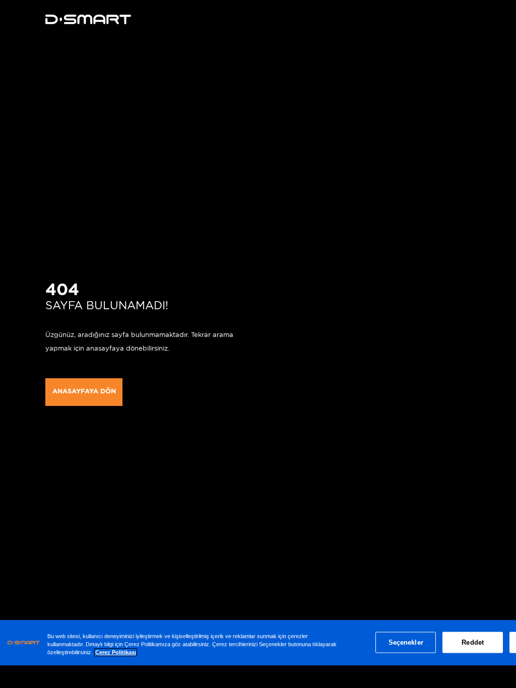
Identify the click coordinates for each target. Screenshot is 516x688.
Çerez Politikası (115, 652)
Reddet (473, 642)
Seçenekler (406, 642)
